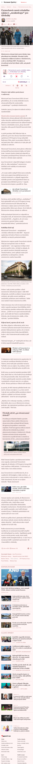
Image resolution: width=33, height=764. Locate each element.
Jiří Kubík (24, 688)
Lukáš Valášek (21, 642)
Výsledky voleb (4, 745)
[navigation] (2, 2)
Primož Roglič (20, 749)
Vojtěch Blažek (11, 19)
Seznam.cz (23, 2)
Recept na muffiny (21, 759)
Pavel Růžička (4, 560)
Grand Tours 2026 (21, 752)
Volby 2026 (3, 741)
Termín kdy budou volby (7, 747)
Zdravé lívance (20, 761)
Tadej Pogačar (20, 747)
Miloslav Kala (13, 560)
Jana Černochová (16, 554)
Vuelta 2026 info (21, 741)
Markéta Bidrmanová (23, 651)
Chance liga (4, 757)
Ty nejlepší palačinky (22, 757)
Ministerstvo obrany (6, 556)
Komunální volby (5, 752)
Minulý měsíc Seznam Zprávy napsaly (13, 116)
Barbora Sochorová (23, 670)
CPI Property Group (25, 558)
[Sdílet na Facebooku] (28, 548)
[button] (16, 36)
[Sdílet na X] (31, 548)
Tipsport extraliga (5, 761)
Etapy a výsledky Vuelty (23, 743)
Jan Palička (20, 679)
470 (16, 24)
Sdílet (11, 24)
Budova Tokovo (5, 558)
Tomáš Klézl (20, 661)
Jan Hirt (19, 745)
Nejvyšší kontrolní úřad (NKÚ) (20, 556)
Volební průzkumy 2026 (7, 743)
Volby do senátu (5, 749)
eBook (4, 24)
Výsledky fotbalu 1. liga (6, 759)
